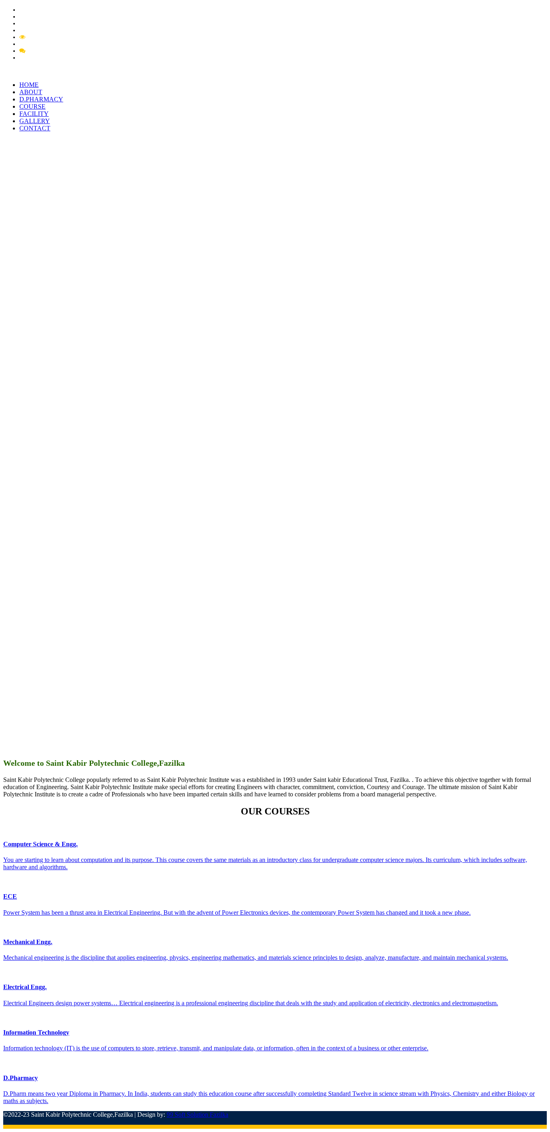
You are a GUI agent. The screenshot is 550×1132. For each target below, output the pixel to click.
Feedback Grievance (51, 44)
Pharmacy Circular (42, 16)
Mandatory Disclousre (55, 37)
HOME (29, 84)
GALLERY (34, 121)
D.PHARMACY (41, 99)
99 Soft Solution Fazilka (197, 1114)
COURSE (32, 106)
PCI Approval (36, 23)
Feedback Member (50, 50)
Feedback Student (48, 57)
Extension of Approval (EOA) (56, 30)
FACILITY (34, 113)
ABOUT (30, 92)
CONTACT (34, 128)
